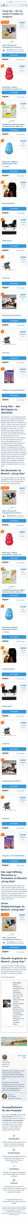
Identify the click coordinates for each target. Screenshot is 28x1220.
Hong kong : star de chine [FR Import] (13, 390)
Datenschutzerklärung (8, 1201)
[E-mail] (4, 1029)
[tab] (11, 43)
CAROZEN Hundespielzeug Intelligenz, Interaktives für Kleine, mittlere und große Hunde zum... (13, 125)
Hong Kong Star (7, 240)
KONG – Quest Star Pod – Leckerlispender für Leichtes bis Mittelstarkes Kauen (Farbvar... (11, 46)
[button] (22, 5)
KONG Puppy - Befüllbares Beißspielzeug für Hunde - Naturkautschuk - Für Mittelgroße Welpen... (12, 163)
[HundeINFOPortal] (4, 5)
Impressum (19, 1199)
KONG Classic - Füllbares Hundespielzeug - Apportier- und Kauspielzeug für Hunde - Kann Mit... (13, 88)
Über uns (18, 1201)
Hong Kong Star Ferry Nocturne (11, 315)
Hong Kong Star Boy (8, 203)
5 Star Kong (5, 278)
